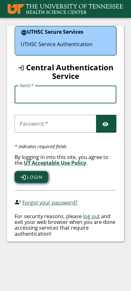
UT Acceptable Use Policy (55, 162)
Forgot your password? (50, 202)
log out (91, 216)
